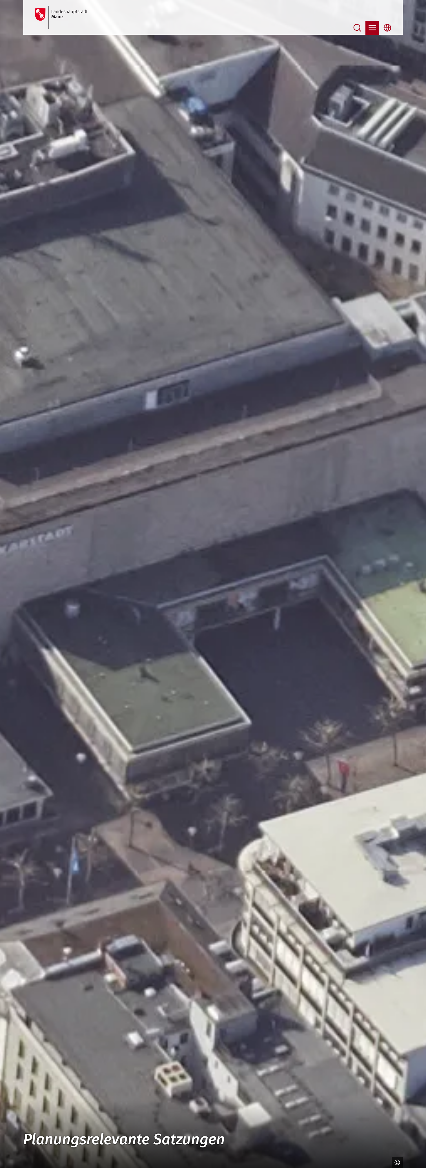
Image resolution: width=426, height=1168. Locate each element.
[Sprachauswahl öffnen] (387, 28)
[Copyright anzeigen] (396, 1162)
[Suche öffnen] (357, 28)
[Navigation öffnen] (372, 28)
